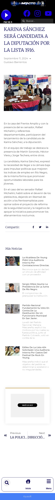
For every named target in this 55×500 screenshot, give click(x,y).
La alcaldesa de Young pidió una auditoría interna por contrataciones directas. (35, 261)
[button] (7, 482)
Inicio (28, 488)
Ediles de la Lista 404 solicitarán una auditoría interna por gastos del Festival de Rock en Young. (36, 352)
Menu (48, 488)
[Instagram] (37, 13)
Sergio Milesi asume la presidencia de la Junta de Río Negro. (35, 287)
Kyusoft (27, 496)
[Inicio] (28, 481)
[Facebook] (26, 13)
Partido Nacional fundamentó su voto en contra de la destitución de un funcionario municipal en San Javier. (35, 312)
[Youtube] (48, 13)
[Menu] (48, 481)
